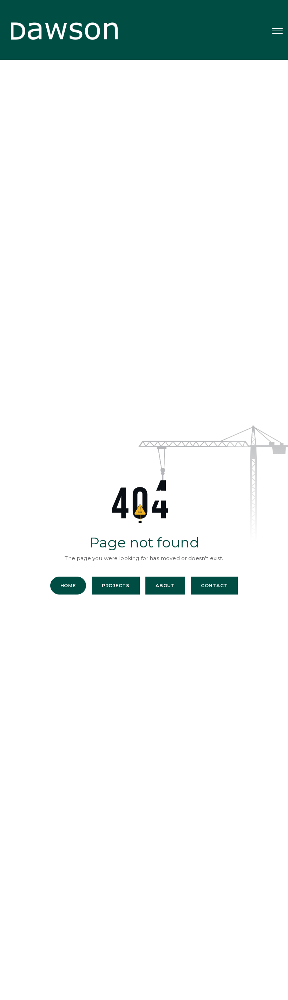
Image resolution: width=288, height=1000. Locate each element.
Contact (214, 585)
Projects (116, 585)
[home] (59, 31)
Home (68, 585)
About (165, 585)
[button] (277, 31)
